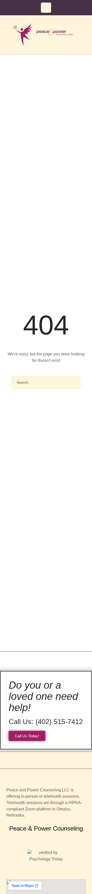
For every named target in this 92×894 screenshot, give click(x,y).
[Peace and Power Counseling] (46, 34)
